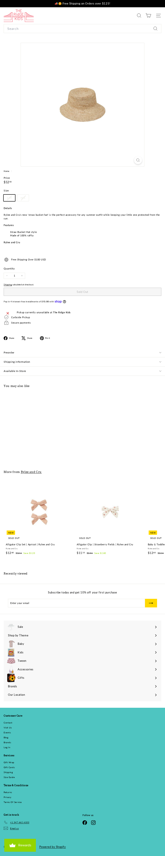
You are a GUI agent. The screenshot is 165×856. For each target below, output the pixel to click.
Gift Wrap (9, 762)
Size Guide (9, 777)
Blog (6, 737)
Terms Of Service (13, 802)
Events (7, 732)
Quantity (9, 268)
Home (7, 171)
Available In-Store (15, 371)
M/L (25, 198)
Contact (8, 722)
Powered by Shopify (52, 846)
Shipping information (17, 361)
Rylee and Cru (31, 472)
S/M (11, 198)
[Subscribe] (151, 603)
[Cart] (148, 15)
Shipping (8, 284)
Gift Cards (9, 767)
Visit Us (8, 727)
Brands (7, 742)
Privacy (7, 797)
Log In (7, 747)
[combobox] (82, 28)
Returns (8, 792)
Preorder (9, 352)
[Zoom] (138, 160)
